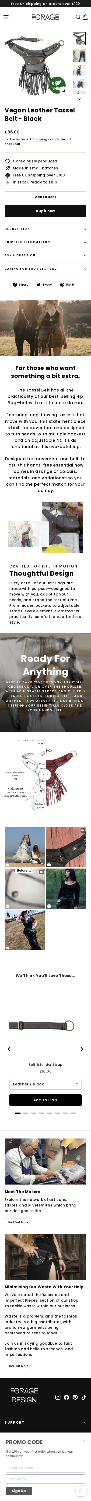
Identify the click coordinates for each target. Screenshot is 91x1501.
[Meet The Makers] (45, 1161)
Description (17, 229)
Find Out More (18, 1222)
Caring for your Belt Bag (31, 269)
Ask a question (20, 255)
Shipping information (27, 242)
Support (15, 1422)
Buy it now (45, 210)
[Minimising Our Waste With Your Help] (45, 1257)
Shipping (40, 139)
